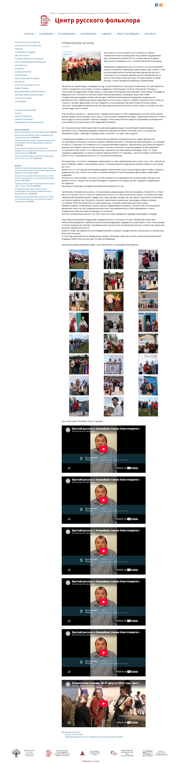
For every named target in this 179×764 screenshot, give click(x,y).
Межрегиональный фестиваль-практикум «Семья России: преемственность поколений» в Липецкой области (34, 178)
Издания (106, 34)
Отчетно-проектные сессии (27, 85)
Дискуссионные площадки (27, 78)
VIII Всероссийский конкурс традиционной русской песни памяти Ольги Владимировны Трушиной (35, 141)
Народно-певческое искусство (29, 95)
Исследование (66, 34)
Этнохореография (23, 98)
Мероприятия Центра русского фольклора (31, 132)
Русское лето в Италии (73, 734)
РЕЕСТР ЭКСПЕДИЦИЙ (128, 34)
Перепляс (19, 49)
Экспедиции (20, 101)
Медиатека (68, 732)
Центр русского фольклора (97, 20)
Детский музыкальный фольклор (30, 91)
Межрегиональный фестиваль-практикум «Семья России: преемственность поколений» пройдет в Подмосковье (34, 199)
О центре (29, 34)
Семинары (19, 68)
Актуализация (88, 34)
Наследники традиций (25, 52)
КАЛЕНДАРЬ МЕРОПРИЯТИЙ (25, 110)
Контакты (150, 34)
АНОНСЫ (18, 113)
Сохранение (46, 34)
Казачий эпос (21, 65)
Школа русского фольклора (28, 45)
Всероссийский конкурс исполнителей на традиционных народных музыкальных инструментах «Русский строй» (36, 150)
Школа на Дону (22, 55)
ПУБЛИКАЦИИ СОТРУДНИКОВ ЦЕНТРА (29, 122)
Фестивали (20, 82)
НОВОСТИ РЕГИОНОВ (23, 116)
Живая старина (21, 88)
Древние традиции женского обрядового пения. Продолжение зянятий (94, 737)
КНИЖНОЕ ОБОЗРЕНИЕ (24, 119)
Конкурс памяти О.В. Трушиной (29, 59)
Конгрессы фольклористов (27, 42)
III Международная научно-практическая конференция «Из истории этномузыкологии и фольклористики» (33, 191)
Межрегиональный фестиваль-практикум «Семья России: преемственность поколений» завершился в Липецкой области (35, 170)
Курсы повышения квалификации (30, 62)
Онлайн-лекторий (23, 72)
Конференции (21, 75)
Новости (77, 732)
